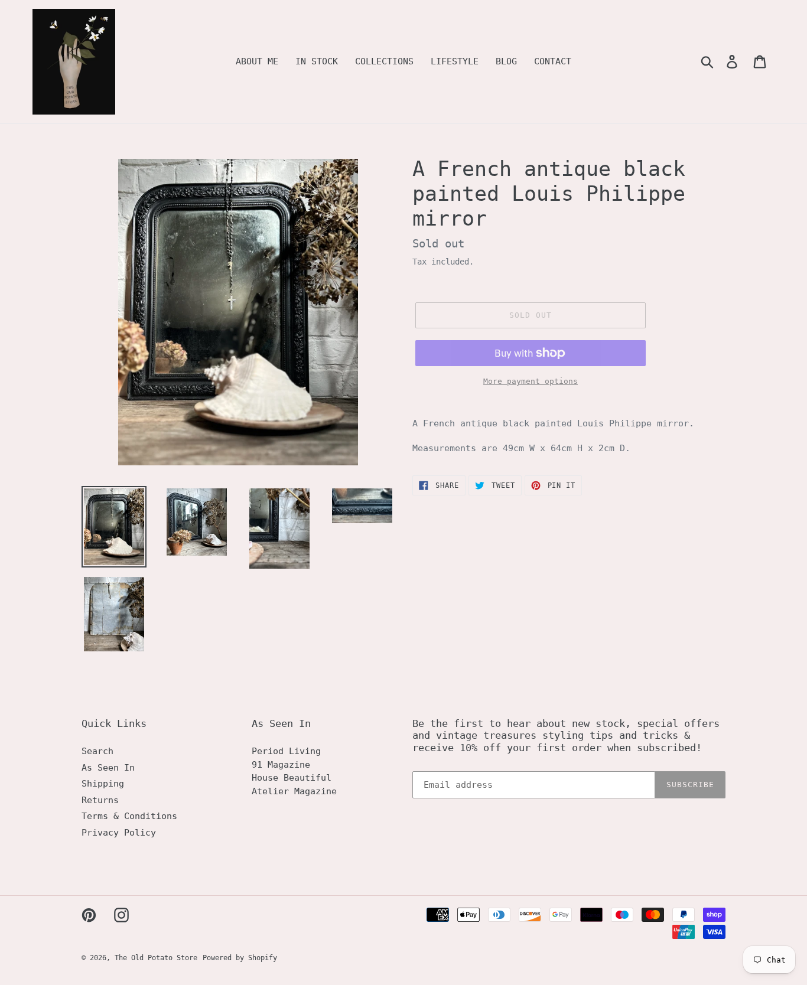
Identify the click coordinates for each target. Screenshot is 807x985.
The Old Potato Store (156, 958)
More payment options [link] (530, 381)
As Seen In (108, 767)
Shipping (103, 783)
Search (97, 751)
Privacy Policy (119, 832)
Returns (100, 800)
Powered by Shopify (240, 958)
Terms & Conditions (129, 816)
